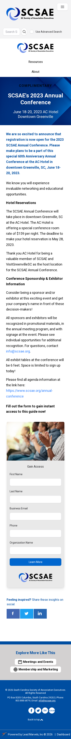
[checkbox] (31, 31)
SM (45, 710)
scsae (51, 710)
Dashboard (63, 734)
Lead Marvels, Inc (33, 734)
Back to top (34, 719)
